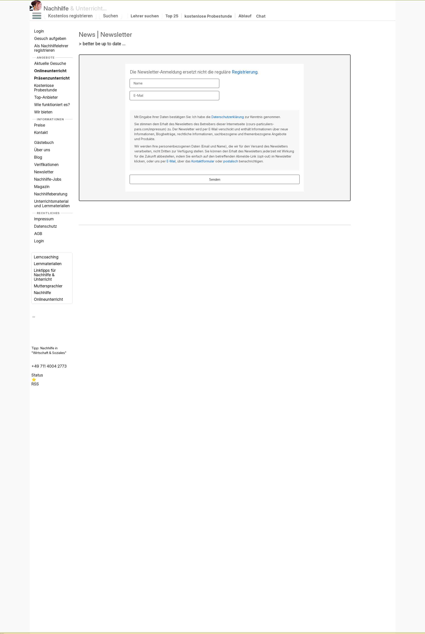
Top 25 (171, 16)
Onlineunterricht (48, 299)
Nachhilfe (75, 8)
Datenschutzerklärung (227, 117)
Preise (39, 125)
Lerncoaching (46, 257)
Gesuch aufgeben (50, 38)
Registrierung (244, 72)
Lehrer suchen (145, 16)
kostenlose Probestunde (208, 16)
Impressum (44, 219)
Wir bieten (43, 112)
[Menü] (36, 15)
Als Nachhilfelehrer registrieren (51, 48)
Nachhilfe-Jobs (47, 179)
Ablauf (244, 16)
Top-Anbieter (46, 97)
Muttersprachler (48, 286)
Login (39, 31)
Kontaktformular (202, 161)
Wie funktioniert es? (52, 104)
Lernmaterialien (48, 263)
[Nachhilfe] (36, 8)
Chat (260, 16)
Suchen (110, 15)
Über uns (42, 149)
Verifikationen (46, 164)
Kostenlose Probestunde (45, 87)
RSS (35, 384)
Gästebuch (44, 142)
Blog (38, 157)
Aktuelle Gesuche (50, 63)
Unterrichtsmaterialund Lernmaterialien (52, 203)
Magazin (42, 186)
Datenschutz (45, 226)
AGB (38, 233)
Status (37, 375)
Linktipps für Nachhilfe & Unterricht (45, 275)
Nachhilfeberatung (50, 194)
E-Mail (171, 161)
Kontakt (41, 132)
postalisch (230, 161)
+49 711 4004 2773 (49, 366)
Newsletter (44, 172)
